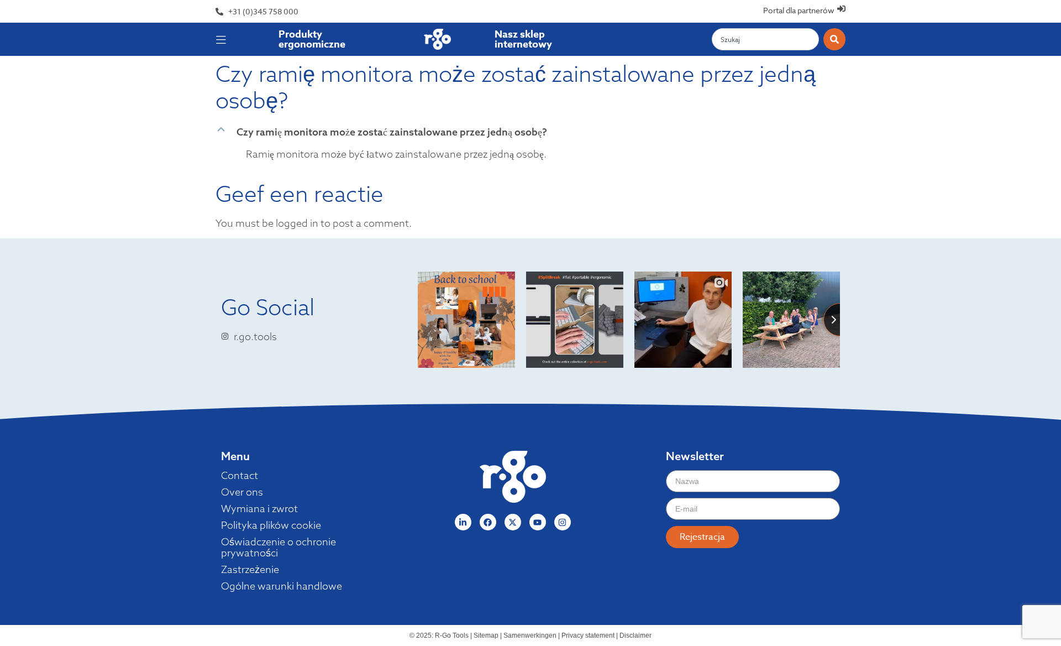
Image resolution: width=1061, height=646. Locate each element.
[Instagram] (562, 522)
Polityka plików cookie (271, 525)
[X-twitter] (513, 522)
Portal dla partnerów (798, 10)
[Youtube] (537, 522)
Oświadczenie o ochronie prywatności (278, 547)
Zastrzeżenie (250, 569)
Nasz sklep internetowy (523, 39)
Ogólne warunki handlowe (281, 586)
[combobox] (765, 39)
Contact (239, 475)
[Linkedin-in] (463, 522)
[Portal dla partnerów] (841, 8)
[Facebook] (488, 522)
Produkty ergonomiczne (312, 39)
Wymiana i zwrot (259, 508)
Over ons (242, 492)
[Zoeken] (834, 39)
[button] (530, 132)
